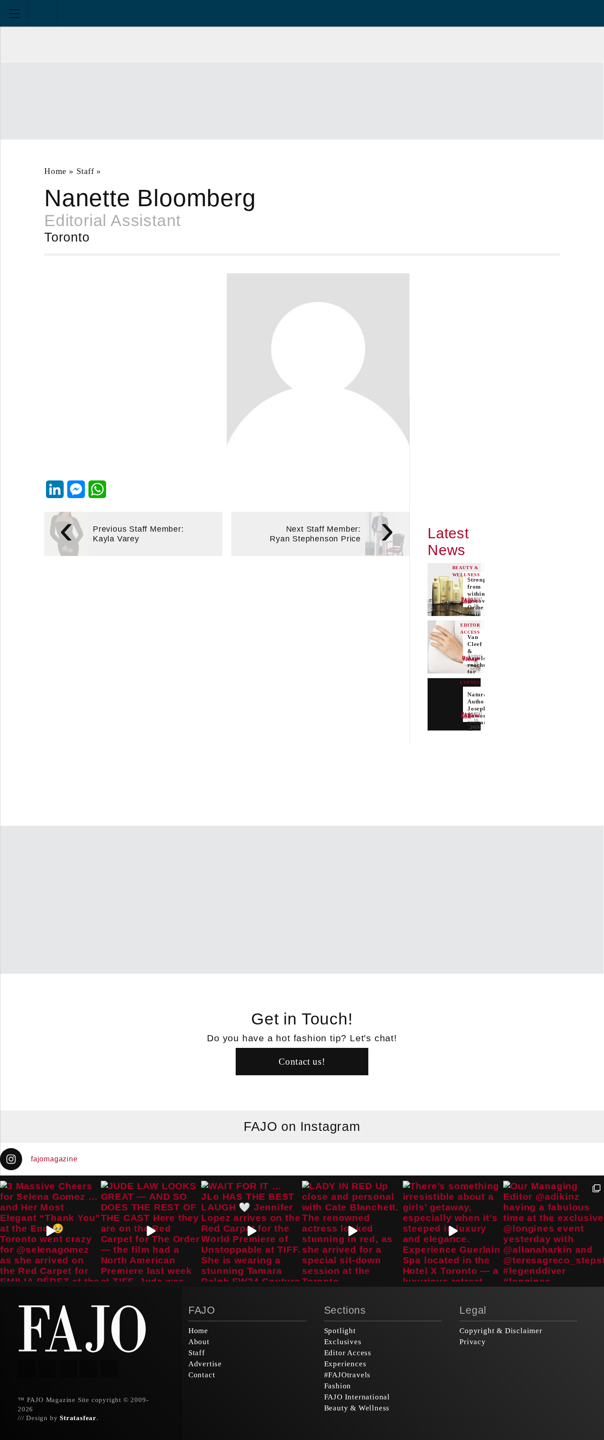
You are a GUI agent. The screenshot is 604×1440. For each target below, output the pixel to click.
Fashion (338, 1386)
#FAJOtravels (347, 1375)
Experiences (345, 1364)
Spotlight (340, 1331)
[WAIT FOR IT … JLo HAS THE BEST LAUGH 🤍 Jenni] (251, 1231)
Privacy (472, 1342)
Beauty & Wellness (357, 1408)
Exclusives (343, 1342)
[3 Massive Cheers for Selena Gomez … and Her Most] (50, 1231)
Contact (201, 1375)
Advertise (205, 1364)
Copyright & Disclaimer (501, 1331)
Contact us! (302, 1061)
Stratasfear (78, 1417)
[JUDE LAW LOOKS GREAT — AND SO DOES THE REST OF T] (151, 1231)
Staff (85, 171)
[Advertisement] (302, 100)
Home (55, 171)
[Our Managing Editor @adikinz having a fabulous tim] (553, 1231)
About (199, 1342)
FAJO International (357, 1397)
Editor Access (347, 1353)
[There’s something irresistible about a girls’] (453, 1231)
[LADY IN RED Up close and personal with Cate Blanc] (352, 1231)
